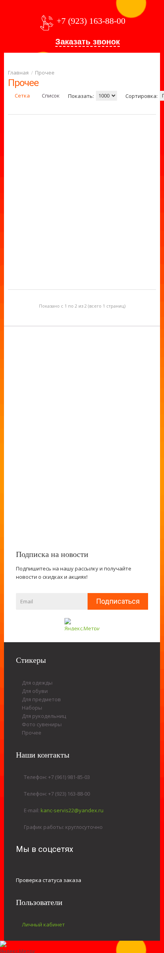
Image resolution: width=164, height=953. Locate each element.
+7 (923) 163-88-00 (91, 21)
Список (50, 95)
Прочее (45, 72)
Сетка (22, 95)
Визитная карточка (109, 208)
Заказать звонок (87, 41)
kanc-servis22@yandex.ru (72, 810)
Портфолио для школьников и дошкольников (32, 214)
